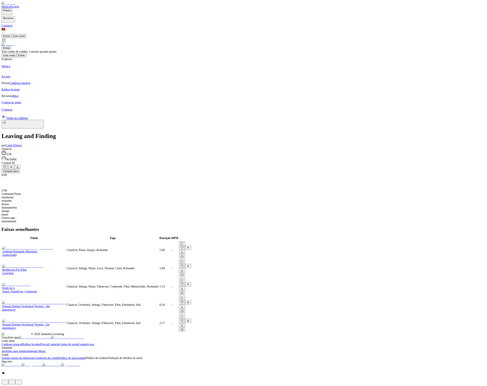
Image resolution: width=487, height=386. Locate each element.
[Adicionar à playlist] (11, 167)
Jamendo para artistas (14, 351)
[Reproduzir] (182, 243)
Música (6, 6)
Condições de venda (46, 358)
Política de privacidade (72, 358)
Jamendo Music (36, 351)
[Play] (23, 124)
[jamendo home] (8, 3)
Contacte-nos (86, 344)
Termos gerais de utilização (18, 358)
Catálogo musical (12, 344)
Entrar (6, 36)
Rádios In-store (31, 344)
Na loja (14, 6)
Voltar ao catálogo (17, 118)
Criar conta (19, 36)
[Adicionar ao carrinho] (182, 256)
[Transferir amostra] (17, 167)
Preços (7, 10)
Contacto (7, 25)
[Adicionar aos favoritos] (5, 167)
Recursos (8, 18)
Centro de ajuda (68, 344)
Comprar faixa (10, 171)
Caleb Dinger (14, 145)
